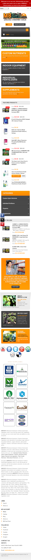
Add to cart (16, 176)
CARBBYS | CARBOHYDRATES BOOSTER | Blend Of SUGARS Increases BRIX (19, 110)
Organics (5, 208)
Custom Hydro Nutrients (10, 198)
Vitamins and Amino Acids (20, 454)
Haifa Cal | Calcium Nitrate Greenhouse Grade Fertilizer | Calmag (19, 131)
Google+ (5, 537)
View (23, 176)
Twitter (4, 527)
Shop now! (15, 286)
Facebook (5, 529)
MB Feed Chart (7, 521)
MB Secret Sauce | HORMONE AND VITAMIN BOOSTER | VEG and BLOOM (20, 152)
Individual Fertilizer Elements (20, 453)
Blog (4, 516)
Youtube (5, 532)
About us (5, 505)
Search (5, 503)
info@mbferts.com (9, 550)
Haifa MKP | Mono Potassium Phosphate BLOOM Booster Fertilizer (19, 142)
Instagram (5, 534)
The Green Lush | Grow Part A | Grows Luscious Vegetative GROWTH (20, 163)
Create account (20, 24)
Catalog (5, 514)
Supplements (6, 213)
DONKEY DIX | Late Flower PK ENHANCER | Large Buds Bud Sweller (20, 237)
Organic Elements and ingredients (9, 456)
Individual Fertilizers (9, 203)
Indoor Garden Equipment (7, 454)
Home (4, 511)
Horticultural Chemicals (12, 457)
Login (9, 24)
